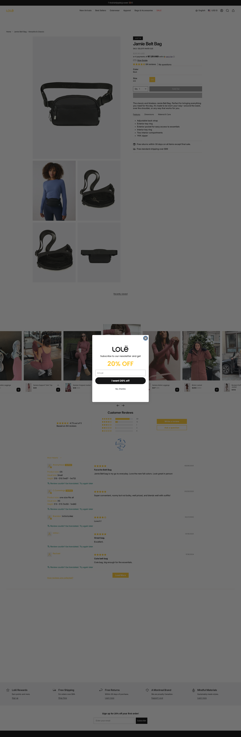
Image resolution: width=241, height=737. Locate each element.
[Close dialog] (145, 338)
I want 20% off (121, 380)
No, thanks (120, 388)
